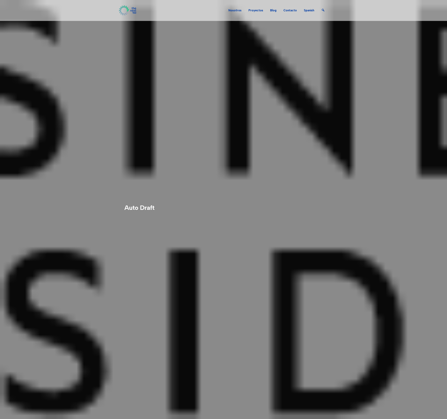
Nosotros (234, 10)
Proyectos (255, 10)
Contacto (290, 10)
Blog (273, 10)
